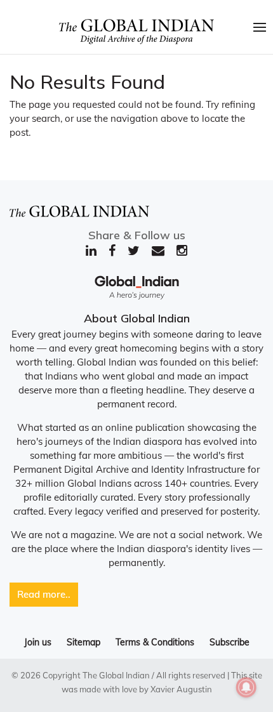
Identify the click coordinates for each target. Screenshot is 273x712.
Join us (37, 642)
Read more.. (43, 594)
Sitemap (83, 642)
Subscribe (230, 642)
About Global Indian (137, 318)
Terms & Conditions (155, 642)
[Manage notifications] (246, 687)
